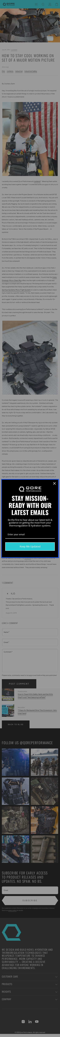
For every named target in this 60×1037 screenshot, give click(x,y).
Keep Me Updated (30, 546)
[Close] (54, 483)
